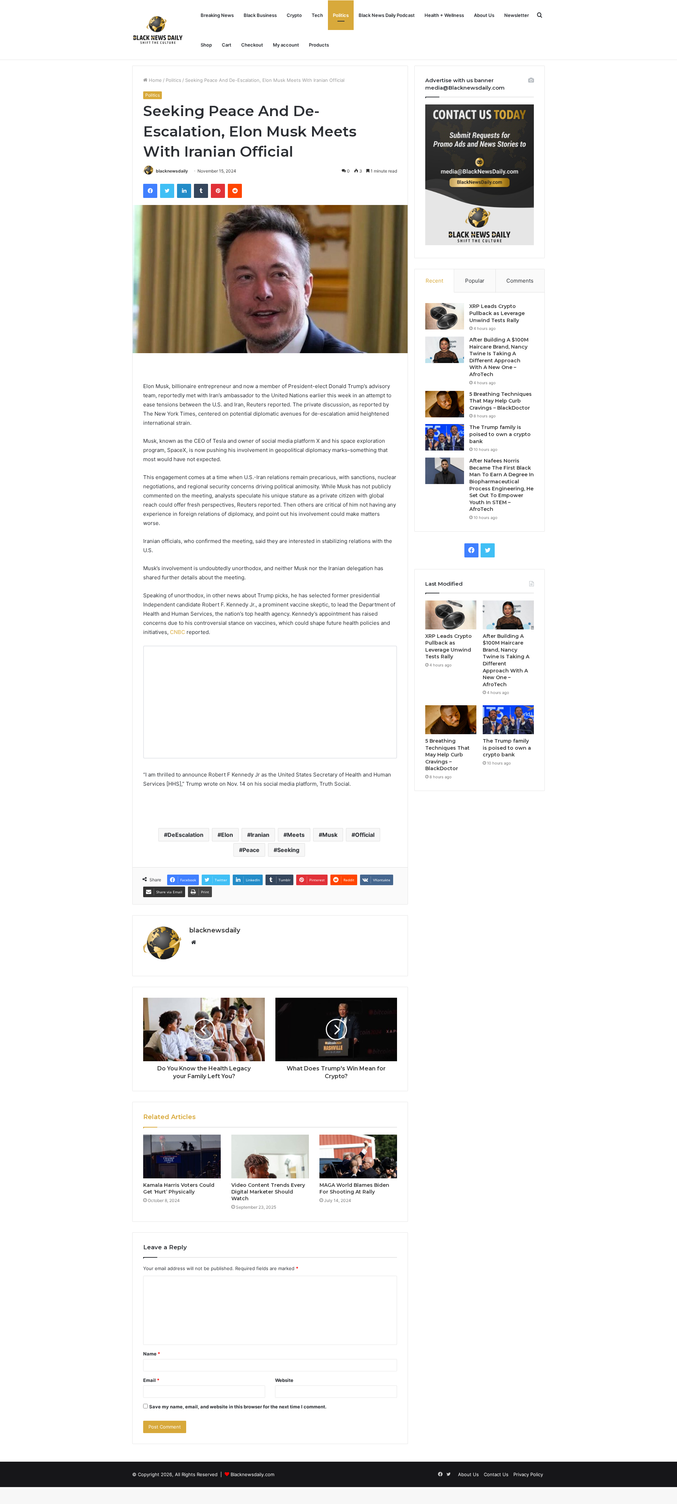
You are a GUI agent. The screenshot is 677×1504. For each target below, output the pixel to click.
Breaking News (217, 15)
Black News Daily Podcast (387, 15)
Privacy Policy (528, 1474)
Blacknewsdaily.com (252, 1474)
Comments (519, 280)
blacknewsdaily (172, 171)
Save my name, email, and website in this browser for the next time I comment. (238, 1406)
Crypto (294, 15)
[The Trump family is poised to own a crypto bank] (444, 437)
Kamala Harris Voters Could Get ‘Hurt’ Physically (178, 1188)
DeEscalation (185, 834)
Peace (251, 849)
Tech (317, 15)
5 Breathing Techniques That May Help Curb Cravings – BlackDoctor (500, 401)
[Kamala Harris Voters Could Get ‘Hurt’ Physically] (182, 1156)
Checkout (252, 45)
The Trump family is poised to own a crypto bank (500, 434)
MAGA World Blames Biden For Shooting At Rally (354, 1188)
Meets (296, 834)
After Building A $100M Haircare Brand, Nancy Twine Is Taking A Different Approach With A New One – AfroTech (499, 357)
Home (154, 80)
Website (284, 1380)
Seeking (288, 849)
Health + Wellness (444, 15)
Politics (341, 15)
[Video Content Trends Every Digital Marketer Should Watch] (270, 1156)
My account (286, 45)
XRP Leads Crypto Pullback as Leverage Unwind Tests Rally (497, 313)
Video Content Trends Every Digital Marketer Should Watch (268, 1192)
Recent (434, 280)
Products (319, 45)
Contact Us (496, 1474)
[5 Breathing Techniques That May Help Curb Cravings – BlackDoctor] (444, 404)
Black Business (260, 15)
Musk (329, 834)
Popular (474, 280)
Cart (226, 45)
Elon (227, 834)
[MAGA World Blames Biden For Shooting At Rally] (358, 1156)
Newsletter (516, 15)
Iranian (260, 834)
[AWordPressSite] (157, 30)
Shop (206, 45)
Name (151, 1354)
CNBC (177, 632)
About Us (484, 15)
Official (364, 834)
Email (151, 1380)
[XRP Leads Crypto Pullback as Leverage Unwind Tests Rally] (444, 316)
